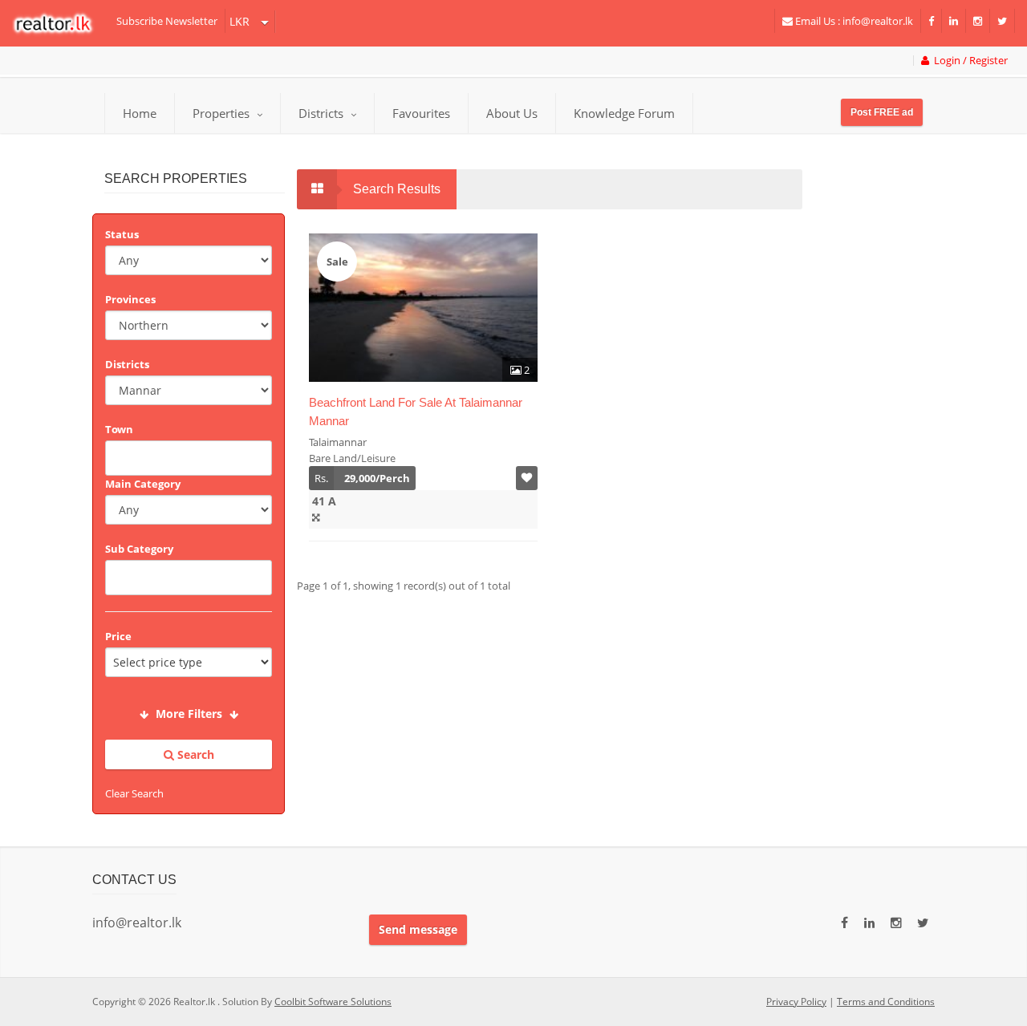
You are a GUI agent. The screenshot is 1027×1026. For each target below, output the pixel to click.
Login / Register (968, 60)
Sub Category (139, 548)
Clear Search (134, 793)
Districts (322, 113)
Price (118, 636)
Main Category (143, 484)
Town (119, 429)
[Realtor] (60, 23)
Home (139, 113)
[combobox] (188, 458)
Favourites (421, 113)
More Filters (188, 713)
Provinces (130, 299)
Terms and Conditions (886, 1001)
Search (194, 754)
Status (122, 234)
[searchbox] (190, 456)
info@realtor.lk (136, 922)
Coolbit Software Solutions (333, 1001)
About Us (512, 113)
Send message (418, 929)
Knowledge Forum (624, 113)
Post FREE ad (881, 112)
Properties (221, 113)
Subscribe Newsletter (166, 21)
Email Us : (853, 21)
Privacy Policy (796, 1001)
